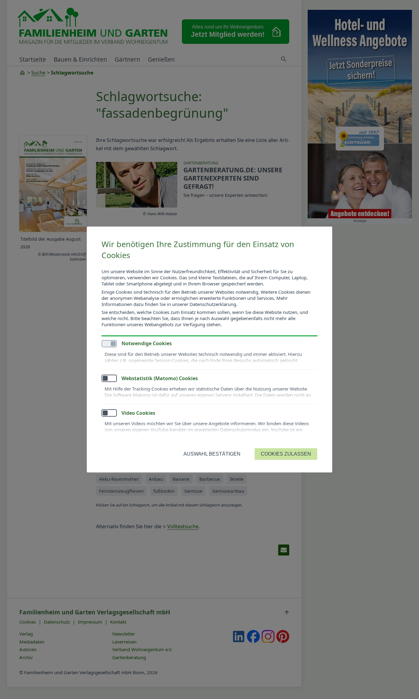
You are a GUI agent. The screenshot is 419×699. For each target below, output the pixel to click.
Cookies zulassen (286, 453)
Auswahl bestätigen (211, 453)
